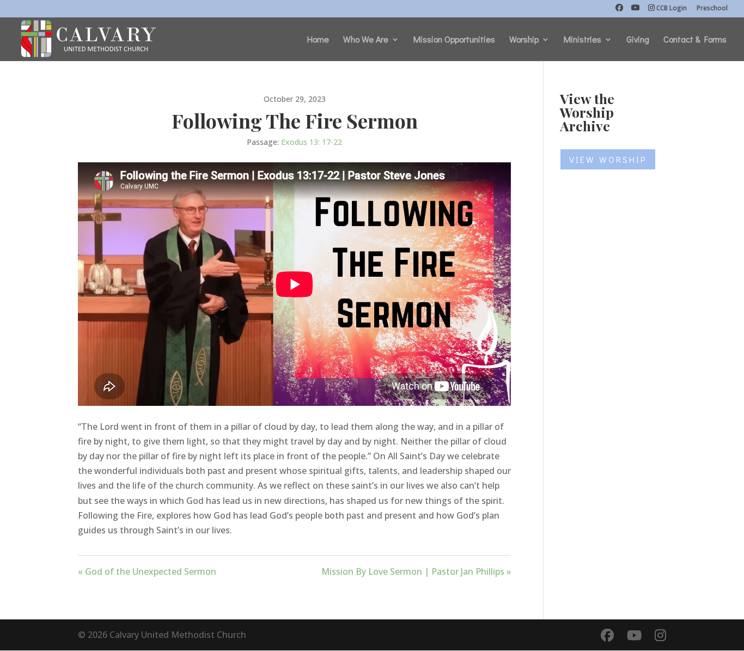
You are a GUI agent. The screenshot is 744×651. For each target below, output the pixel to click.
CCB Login (671, 9)
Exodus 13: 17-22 (311, 142)
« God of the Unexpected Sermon (147, 571)
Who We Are (365, 40)
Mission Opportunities (454, 40)
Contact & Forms (695, 40)
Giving (637, 40)
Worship (524, 40)
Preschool (712, 9)
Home (318, 40)
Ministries (582, 40)
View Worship (608, 159)
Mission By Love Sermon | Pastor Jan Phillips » (416, 571)
